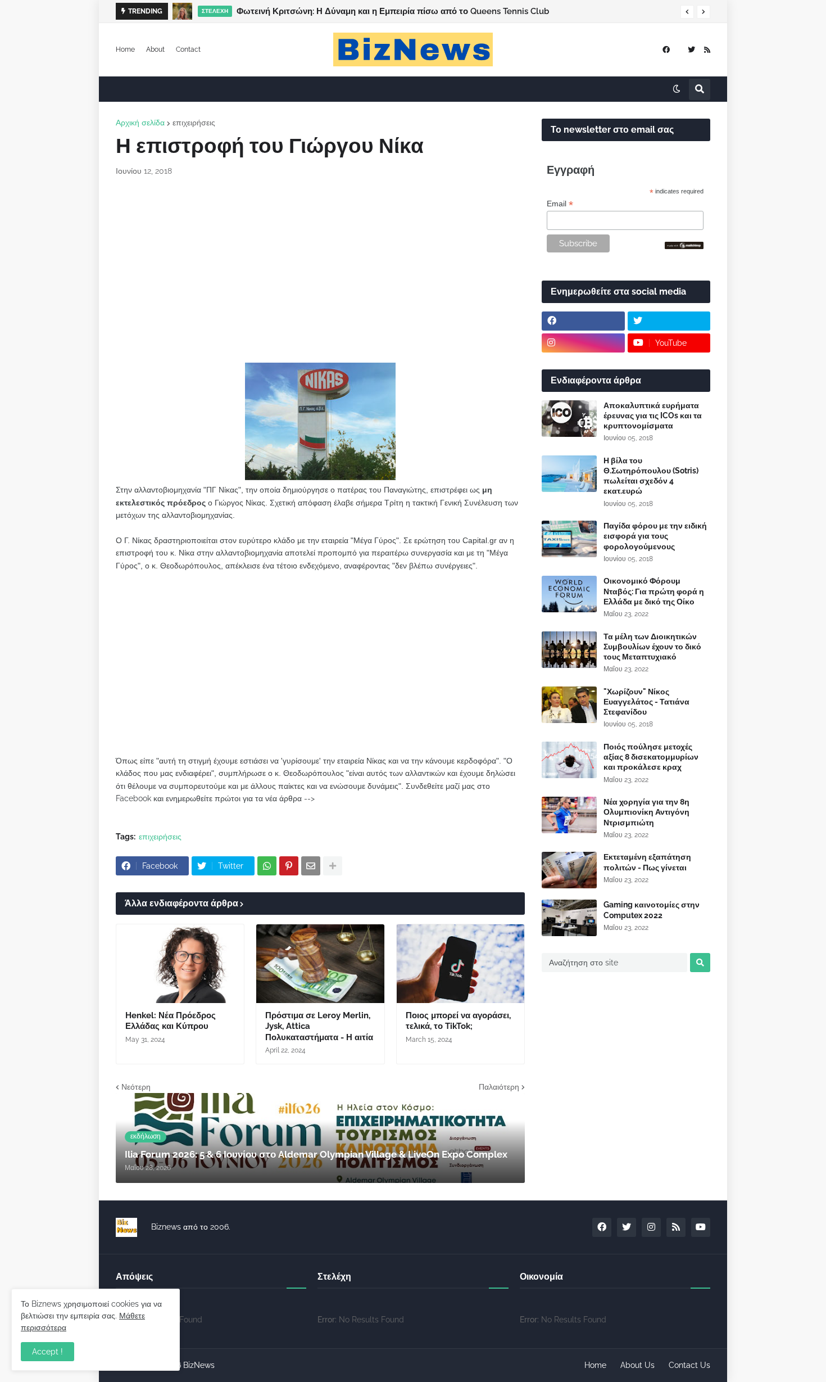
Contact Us (689, 1365)
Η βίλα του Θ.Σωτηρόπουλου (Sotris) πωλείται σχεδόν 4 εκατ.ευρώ (650, 476)
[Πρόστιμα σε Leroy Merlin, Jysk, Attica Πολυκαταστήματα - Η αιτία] (320, 963)
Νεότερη (136, 1086)
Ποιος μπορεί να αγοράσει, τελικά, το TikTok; (458, 1021)
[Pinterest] (288, 865)
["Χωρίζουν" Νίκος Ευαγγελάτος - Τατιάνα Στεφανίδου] (569, 705)
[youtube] (700, 1227)
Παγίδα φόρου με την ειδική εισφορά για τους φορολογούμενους (655, 535)
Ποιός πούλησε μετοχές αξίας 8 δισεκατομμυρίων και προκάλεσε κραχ (650, 756)
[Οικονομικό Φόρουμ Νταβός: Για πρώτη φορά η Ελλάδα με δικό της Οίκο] (569, 594)
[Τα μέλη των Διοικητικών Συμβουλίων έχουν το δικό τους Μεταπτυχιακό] (569, 649)
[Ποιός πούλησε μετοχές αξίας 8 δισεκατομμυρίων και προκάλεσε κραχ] (569, 760)
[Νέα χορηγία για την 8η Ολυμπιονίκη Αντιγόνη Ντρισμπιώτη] (569, 815)
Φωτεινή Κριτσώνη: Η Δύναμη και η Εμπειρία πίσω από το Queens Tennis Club (393, 11)
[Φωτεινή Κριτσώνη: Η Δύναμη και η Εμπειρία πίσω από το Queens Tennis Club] (182, 11)
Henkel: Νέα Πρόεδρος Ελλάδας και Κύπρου (170, 1021)
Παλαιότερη (499, 1086)
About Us (637, 1365)
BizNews (199, 1365)
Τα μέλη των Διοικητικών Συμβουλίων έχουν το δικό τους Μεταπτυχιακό (652, 646)
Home (125, 49)
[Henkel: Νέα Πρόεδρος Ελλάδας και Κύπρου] (180, 963)
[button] (687, 12)
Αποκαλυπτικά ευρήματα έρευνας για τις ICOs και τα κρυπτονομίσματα (652, 415)
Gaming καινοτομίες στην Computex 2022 (651, 909)
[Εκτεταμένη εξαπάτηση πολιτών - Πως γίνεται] (569, 870)
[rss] (707, 50)
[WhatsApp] (266, 865)
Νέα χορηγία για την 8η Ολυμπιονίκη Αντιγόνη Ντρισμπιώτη (646, 812)
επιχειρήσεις (194, 123)
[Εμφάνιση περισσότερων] (332, 865)
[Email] (310, 865)
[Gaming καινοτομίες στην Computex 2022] (569, 918)
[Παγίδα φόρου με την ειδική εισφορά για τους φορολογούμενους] (569, 539)
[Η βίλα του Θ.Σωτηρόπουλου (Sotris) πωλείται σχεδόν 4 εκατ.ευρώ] (569, 473)
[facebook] (666, 50)
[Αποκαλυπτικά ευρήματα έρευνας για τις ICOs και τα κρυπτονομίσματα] (569, 418)
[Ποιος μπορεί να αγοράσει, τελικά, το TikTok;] (460, 963)
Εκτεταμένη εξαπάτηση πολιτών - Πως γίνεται (647, 861)
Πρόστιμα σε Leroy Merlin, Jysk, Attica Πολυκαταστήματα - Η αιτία (319, 1026)
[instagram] (583, 343)
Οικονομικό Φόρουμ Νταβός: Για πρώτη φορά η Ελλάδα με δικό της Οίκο (653, 591)
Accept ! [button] (47, 1351)
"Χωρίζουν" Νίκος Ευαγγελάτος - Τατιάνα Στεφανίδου (646, 701)
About (155, 49)
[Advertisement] (320, 270)
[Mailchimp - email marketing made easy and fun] (684, 246)
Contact (188, 49)
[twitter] (691, 50)
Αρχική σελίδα (140, 123)
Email (560, 203)
